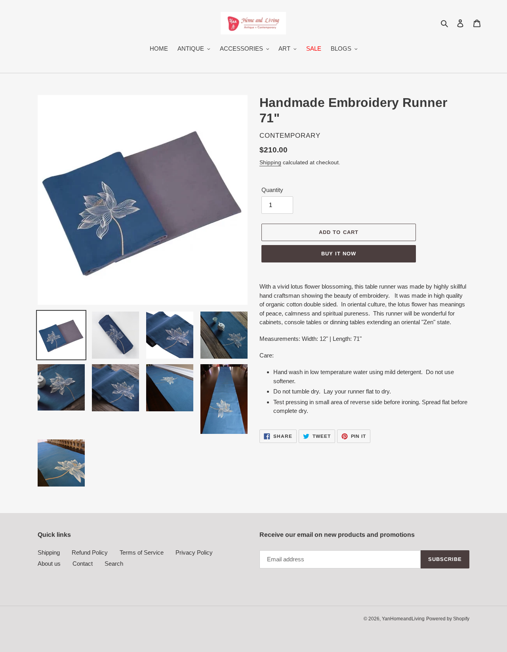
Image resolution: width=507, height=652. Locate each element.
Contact (82, 563)
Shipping (270, 162)
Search (114, 563)
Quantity (272, 189)
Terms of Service (142, 552)
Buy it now (338, 254)
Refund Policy (90, 552)
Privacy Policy (194, 552)
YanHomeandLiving (403, 619)
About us (49, 563)
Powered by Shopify (447, 619)
